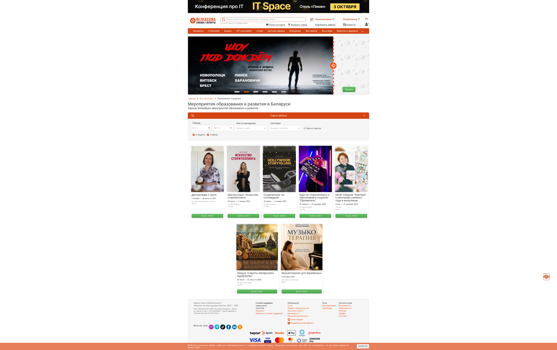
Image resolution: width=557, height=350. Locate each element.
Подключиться (345, 308)
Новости (351, 25)
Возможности (344, 306)
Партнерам (327, 308)
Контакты (260, 311)
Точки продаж (297, 319)
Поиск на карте (277, 25)
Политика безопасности (298, 316)
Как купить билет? (296, 311)
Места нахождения (246, 123)
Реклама (342, 311)
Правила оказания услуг (298, 308)
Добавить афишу (326, 25)
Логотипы (343, 316)
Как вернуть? (293, 313)
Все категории (206, 98)
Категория (276, 123)
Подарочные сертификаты (302, 323)
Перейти (349, 89)
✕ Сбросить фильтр (312, 128)
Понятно (363, 346)
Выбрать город (298, 25)
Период (196, 123)
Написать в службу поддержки (269, 313)
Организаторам (323, 19)
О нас (290, 306)
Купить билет (207, 216)
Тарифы (342, 313)
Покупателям (350, 19)
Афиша (192, 98)
